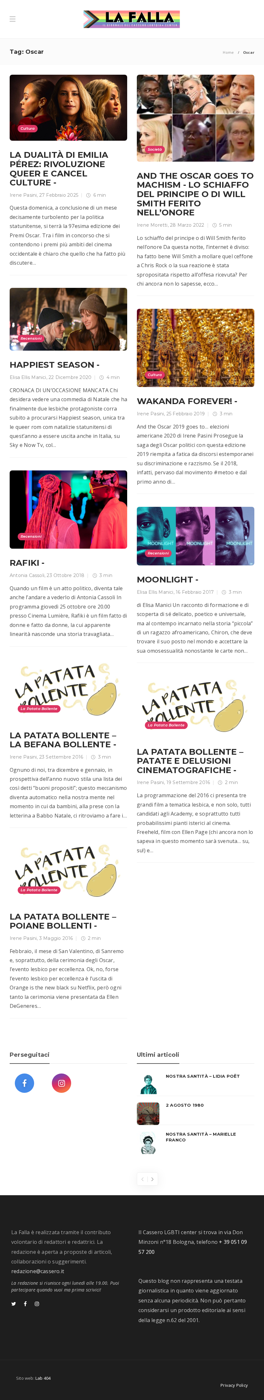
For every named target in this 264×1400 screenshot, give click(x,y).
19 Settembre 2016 (188, 782)
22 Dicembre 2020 (70, 377)
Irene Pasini (23, 195)
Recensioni (31, 338)
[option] (195, 1114)
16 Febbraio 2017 (195, 592)
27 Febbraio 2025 (58, 195)
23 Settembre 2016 (61, 757)
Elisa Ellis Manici (28, 377)
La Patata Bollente (39, 708)
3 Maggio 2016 (56, 938)
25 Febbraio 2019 (185, 414)
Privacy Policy (234, 1385)
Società (155, 149)
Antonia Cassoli (27, 575)
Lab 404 (43, 1378)
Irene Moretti (152, 225)
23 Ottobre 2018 (65, 575)
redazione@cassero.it (37, 1271)
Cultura (28, 128)
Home (228, 52)
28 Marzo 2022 (187, 225)
